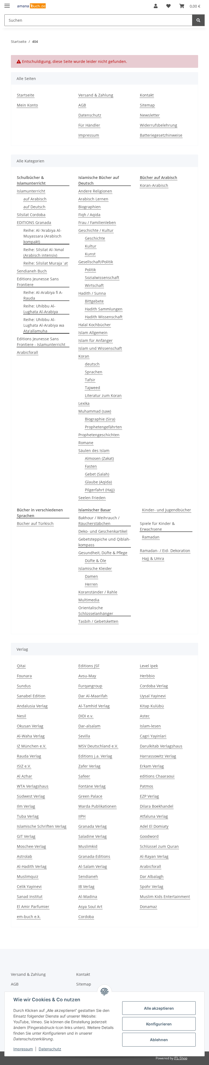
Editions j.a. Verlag (95, 756)
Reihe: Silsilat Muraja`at (45, 263)
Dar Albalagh (152, 876)
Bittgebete (94, 301)
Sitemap (147, 105)
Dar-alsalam (89, 726)
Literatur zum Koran (103, 395)
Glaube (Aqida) (98, 482)
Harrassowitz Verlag (158, 756)
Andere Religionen (95, 191)
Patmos (146, 786)
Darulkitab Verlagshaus (161, 746)
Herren (91, 584)
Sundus (24, 685)
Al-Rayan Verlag (154, 856)
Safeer (84, 776)
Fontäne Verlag (92, 786)
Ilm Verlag (26, 806)
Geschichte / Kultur (95, 230)
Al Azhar (24, 776)
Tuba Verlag (28, 816)
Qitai (21, 665)
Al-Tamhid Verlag (94, 705)
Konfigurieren (159, 1024)
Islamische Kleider (95, 568)
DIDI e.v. (85, 715)
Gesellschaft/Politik (95, 261)
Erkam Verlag (152, 766)
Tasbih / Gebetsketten (98, 621)
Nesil (21, 715)
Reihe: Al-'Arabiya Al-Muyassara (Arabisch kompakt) (42, 236)
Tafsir (90, 379)
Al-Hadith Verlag (32, 866)
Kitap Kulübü (152, 705)
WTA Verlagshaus (32, 786)
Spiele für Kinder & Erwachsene (157, 526)
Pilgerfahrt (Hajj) (100, 489)
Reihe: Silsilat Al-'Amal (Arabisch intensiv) (43, 252)
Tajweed (92, 387)
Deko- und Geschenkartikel (102, 531)
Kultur (90, 246)
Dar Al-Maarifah (92, 695)
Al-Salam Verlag (92, 866)
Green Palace (90, 796)
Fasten (91, 466)
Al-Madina (87, 896)
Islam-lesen (150, 726)
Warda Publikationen (97, 806)
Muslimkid (87, 846)
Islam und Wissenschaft (100, 348)
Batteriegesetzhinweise (161, 135)
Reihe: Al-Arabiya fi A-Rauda (43, 295)
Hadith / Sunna (92, 293)
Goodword (149, 836)
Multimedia (88, 599)
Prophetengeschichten (98, 434)
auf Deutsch (34, 206)
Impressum (23, 1049)
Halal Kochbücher (94, 324)
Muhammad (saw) (94, 411)
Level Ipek (149, 665)
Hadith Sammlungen (103, 309)
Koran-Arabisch (154, 185)
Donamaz (148, 906)
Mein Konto (27, 105)
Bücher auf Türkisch (35, 523)
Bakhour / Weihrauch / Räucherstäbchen (98, 520)
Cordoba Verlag (154, 685)
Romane (85, 442)
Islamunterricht (31, 191)
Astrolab (24, 856)
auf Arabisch (35, 198)
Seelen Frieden (92, 497)
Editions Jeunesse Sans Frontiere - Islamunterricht (41, 341)
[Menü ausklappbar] (7, 3)
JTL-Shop (180, 1058)
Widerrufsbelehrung (158, 125)
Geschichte (95, 238)
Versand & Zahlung (95, 95)
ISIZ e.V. (24, 766)
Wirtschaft (94, 285)
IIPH (81, 816)
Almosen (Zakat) (99, 458)
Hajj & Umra (153, 558)
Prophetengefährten (103, 426)
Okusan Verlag (30, 726)
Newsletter (150, 115)
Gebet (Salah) (97, 474)
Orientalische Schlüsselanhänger (95, 610)
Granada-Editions (94, 856)
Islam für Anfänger (95, 340)
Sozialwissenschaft (102, 277)
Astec (145, 715)
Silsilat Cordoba (31, 214)
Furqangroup (90, 685)
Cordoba (86, 916)
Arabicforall (27, 352)
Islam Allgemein (92, 332)
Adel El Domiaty (154, 826)
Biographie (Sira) (100, 419)
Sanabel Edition (31, 695)
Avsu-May (87, 675)
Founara (24, 675)
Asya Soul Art (90, 906)
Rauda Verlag (29, 756)
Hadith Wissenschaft (103, 316)
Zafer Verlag (89, 766)
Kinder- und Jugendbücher (166, 509)
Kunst (90, 253)
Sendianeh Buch (32, 271)
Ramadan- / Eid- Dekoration (165, 550)
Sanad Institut (29, 896)
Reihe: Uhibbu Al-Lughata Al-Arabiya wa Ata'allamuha (43, 325)
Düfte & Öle (95, 560)
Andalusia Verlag (32, 705)
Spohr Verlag (151, 886)
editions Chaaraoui (157, 776)
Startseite (25, 95)
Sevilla (84, 736)
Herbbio (147, 675)
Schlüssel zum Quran (159, 846)
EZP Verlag (149, 796)
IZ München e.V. (31, 746)
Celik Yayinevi (29, 886)
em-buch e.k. (29, 916)
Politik (90, 269)
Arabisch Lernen (93, 198)
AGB (82, 105)
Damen (91, 576)
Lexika (84, 403)
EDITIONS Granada (34, 222)
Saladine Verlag (92, 836)
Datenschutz (50, 1049)
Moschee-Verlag (31, 846)
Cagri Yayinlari (153, 736)
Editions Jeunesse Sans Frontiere (38, 281)
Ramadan (150, 537)
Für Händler (89, 125)
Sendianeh (88, 876)
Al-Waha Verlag (31, 736)
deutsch (92, 364)
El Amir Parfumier (33, 906)
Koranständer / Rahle (97, 592)
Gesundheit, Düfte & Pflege (102, 552)
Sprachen (93, 371)
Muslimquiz (27, 876)
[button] (155, 6)
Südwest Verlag (31, 796)
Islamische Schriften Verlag (41, 826)
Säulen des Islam (93, 450)
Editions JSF (88, 665)
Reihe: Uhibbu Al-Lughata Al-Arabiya (40, 308)
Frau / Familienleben (97, 222)
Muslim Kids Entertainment (165, 896)
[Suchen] (198, 20)
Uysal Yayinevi (153, 695)
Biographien (89, 206)
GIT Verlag (26, 836)
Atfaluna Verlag (154, 816)
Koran (83, 356)
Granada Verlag (92, 826)
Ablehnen (159, 1039)
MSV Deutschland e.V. (98, 746)
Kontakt (147, 95)
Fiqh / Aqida (89, 214)
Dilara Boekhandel (156, 806)
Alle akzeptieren (159, 1008)
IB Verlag (86, 886)
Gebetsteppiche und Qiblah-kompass (104, 542)
